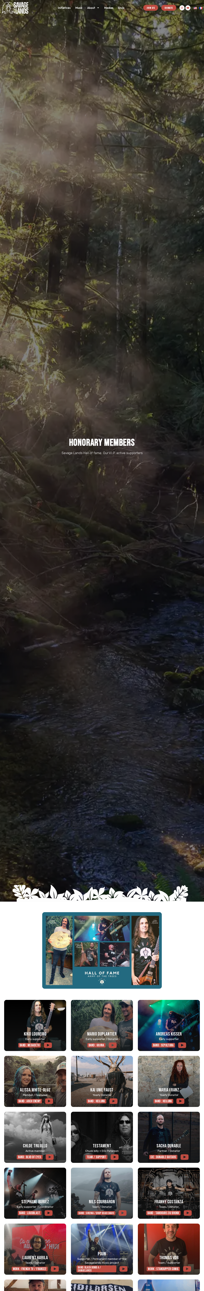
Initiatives (64, 7)
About (91, 7)
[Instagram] (182, 7)
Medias (108, 7)
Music (78, 7)
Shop (121, 7)
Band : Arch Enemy (29, 1101)
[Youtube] (187, 7)
